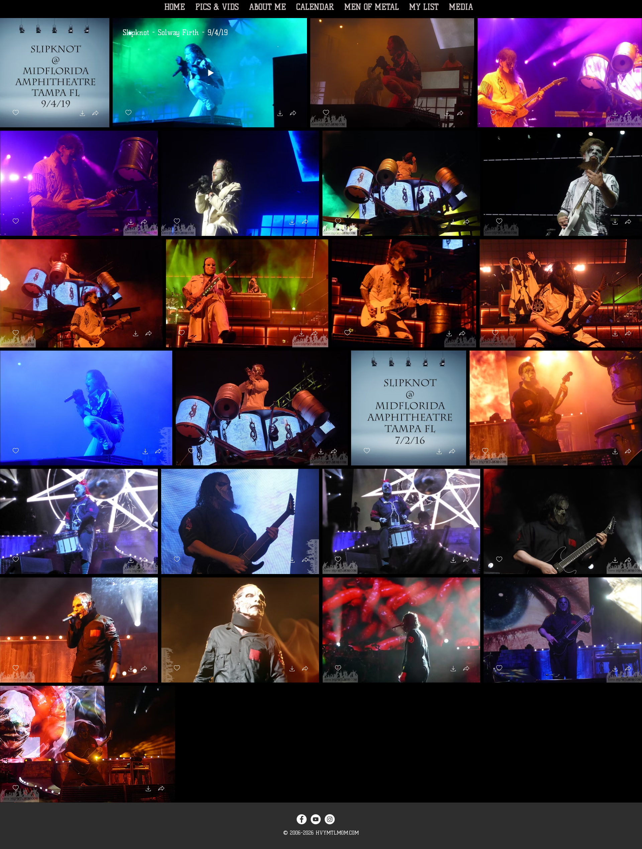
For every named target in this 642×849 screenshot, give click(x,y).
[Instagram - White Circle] (330, 819)
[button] (82, 114)
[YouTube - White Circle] (316, 819)
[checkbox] (16, 113)
